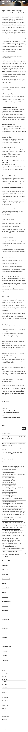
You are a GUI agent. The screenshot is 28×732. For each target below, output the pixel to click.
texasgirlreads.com (13, 516)
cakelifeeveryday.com (15, 533)
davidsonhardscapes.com (8, 519)
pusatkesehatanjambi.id (17, 479)
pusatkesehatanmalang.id (18, 498)
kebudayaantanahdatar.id (16, 509)
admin (12, 8)
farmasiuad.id (11, 504)
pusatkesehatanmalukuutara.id (9, 483)
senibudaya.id (21, 506)
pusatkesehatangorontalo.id (8, 485)
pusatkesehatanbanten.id (8, 471)
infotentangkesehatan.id (7, 530)
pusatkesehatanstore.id (7, 467)
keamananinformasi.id (7, 554)
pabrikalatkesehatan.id (18, 467)
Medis (3, 722)
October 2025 (5, 700)
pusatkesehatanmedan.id (20, 487)
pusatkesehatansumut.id (7, 474)
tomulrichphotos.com (16, 540)
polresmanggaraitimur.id (7, 529)
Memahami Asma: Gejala (7, 441)
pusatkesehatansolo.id (7, 498)
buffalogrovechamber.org (8, 514)
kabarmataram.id (6, 533)
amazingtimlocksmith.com (8, 527)
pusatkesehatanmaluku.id (8, 482)
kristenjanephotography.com (8, 549)
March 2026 (5, 687)
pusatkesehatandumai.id (7, 493)
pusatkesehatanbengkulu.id (8, 480)
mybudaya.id (5, 511)
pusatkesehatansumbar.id (20, 474)
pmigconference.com (14, 538)
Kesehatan (7, 401)
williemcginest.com (6, 517)
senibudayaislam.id (6, 509)
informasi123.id (5, 556)
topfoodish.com (22, 537)
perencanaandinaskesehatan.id (9, 469)
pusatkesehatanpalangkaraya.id (9, 503)
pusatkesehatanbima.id (20, 500)
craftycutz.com (5, 516)
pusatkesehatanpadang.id (19, 488)
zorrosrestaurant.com (16, 517)
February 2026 (5, 689)
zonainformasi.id (16, 554)
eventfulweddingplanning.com (9, 541)
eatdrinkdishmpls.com (19, 514)
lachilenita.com (17, 543)
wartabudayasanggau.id (13, 511)
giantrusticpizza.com (13, 551)
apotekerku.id (20, 503)
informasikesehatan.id (18, 530)
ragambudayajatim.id (7, 506)
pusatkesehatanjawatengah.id (9, 477)
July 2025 (4, 708)
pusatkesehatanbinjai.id (7, 488)
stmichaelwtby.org (21, 553)
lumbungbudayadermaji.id (17, 508)
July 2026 (4, 676)
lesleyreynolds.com (6, 540)
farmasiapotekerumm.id (16, 532)
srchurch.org (5, 551)
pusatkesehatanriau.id (7, 479)
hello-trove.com (5, 538)
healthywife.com (15, 525)
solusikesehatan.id (6, 466)
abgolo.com (4, 545)
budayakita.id (15, 506)
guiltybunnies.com (18, 521)
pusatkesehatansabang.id (8, 487)
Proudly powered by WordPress (8, 728)
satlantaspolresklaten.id (18, 512)
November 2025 (6, 697)
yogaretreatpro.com (19, 548)
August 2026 (5, 673)
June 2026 (4, 679)
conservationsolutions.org (18, 535)
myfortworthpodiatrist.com (8, 548)
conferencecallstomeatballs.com (9, 553)
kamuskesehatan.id (6, 532)
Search (3, 425)
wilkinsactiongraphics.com (8, 521)
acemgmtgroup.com (6, 522)
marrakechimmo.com (19, 527)
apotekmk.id (5, 504)
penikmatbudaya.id (6, 508)
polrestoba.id (16, 529)
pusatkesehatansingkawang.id (9, 501)
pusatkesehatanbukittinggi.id (8, 490)
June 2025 (4, 711)
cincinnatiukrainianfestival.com (9, 524)
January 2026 (5, 692)
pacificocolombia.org (13, 537)
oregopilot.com (11, 545)
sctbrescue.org (18, 549)
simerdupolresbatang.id (7, 512)
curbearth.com (5, 537)
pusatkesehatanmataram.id (8, 500)
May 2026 (4, 681)
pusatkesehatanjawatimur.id (8, 472)
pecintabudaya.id (18, 504)
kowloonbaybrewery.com (7, 543)
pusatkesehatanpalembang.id (9, 495)
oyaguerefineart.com (7, 525)
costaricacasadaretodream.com (9, 546)
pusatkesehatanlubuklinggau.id (9, 496)
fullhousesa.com (20, 524)
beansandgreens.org (6, 535)
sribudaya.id (22, 511)
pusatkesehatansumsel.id (8, 475)
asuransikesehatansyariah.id (17, 466)
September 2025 (6, 703)
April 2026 (4, 684)
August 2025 (5, 705)
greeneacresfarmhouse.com (18, 522)
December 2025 (6, 695)
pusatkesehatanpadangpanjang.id (9, 492)
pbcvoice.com (23, 525)
